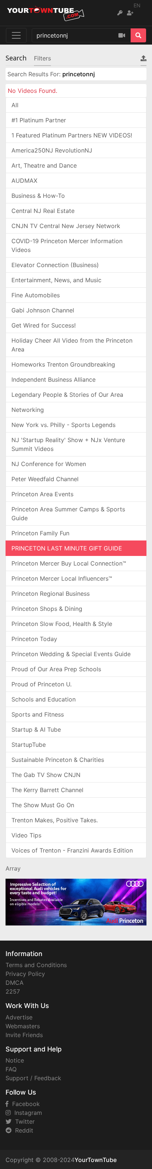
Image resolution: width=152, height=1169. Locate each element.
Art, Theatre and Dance (44, 165)
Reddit (22, 1130)
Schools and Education (43, 699)
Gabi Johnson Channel (42, 310)
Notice (15, 1060)
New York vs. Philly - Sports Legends (63, 424)
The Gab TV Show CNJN (45, 774)
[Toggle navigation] (16, 35)
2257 (13, 991)
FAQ (11, 1069)
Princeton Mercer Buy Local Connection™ (68, 563)
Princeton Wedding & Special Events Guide (71, 654)
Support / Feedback (33, 1078)
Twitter (23, 1121)
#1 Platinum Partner (38, 120)
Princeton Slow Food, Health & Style (61, 623)
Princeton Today (34, 639)
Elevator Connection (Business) (55, 265)
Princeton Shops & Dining (46, 608)
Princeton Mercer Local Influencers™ (61, 578)
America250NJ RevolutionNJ (51, 150)
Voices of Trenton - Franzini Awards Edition (72, 850)
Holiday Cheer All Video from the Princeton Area (71, 345)
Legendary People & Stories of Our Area (67, 394)
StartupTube (28, 744)
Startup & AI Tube (36, 729)
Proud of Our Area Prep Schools (56, 669)
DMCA (15, 982)
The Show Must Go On (42, 805)
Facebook (24, 1103)
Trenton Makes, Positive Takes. (54, 820)
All (14, 105)
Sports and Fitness (37, 714)
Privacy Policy (25, 973)
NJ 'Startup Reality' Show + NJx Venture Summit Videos (68, 444)
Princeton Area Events (42, 494)
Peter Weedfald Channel (45, 479)
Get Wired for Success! (43, 325)
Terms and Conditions (36, 965)
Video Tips (26, 835)
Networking (27, 409)
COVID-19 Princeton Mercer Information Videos (66, 245)
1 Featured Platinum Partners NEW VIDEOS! (71, 135)
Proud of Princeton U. (41, 684)
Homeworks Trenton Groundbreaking (63, 364)
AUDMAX (24, 180)
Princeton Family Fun (40, 533)
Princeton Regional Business (50, 593)
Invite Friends (24, 1035)
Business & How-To (38, 195)
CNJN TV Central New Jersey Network (65, 226)
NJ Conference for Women (48, 464)
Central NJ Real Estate (43, 210)
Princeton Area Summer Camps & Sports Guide (68, 513)
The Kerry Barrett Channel (47, 790)
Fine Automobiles (35, 295)
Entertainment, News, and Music (56, 280)
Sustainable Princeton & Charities (57, 759)
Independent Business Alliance (53, 379)
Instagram (26, 1112)
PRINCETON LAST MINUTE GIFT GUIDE (66, 548)
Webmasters (23, 1026)
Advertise (19, 1017)
